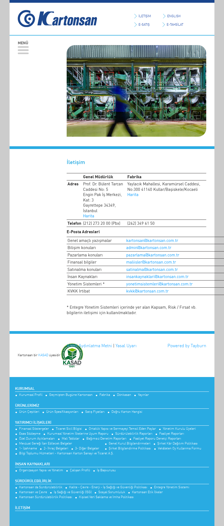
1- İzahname (28, 448)
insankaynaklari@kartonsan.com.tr (157, 276)
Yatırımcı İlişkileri (33, 422)
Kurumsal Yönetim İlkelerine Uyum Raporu (77, 434)
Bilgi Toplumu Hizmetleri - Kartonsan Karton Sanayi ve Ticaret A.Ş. (66, 453)
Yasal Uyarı (126, 345)
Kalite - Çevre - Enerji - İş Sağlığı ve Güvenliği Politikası (108, 487)
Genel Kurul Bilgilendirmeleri (130, 443)
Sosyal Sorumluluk (111, 492)
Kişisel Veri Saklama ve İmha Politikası (106, 497)
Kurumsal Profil (30, 395)
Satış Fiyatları (95, 412)
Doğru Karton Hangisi (126, 412)
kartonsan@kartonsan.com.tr (152, 240)
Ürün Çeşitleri (29, 412)
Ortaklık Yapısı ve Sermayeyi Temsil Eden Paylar (122, 429)
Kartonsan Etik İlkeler (147, 492)
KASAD (43, 355)
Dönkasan (124, 395)
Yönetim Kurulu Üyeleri (179, 429)
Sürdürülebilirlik (33, 481)
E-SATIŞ (144, 24)
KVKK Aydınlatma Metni (89, 345)
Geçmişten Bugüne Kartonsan (71, 395)
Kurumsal (25, 389)
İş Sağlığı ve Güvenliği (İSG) (73, 492)
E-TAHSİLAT (175, 24)
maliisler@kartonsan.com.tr (151, 262)
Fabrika (104, 395)
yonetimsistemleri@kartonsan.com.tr (159, 284)
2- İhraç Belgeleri (56, 448)
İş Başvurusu (106, 470)
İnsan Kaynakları (32, 464)
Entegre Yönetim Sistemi (171, 487)
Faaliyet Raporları (171, 434)
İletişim (22, 508)
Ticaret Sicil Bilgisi (69, 429)
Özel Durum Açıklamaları (37, 438)
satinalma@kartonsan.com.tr (152, 269)
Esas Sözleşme (29, 434)
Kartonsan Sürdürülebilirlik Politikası (45, 497)
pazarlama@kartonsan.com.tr (152, 255)
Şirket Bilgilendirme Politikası (130, 448)
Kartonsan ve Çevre (33, 492)
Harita (88, 215)
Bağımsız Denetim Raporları (106, 438)
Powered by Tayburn (186, 345)
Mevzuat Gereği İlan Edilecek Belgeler (45, 443)
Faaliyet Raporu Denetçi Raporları (157, 438)
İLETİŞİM (144, 16)
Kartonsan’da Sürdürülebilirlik (40, 487)
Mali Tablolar (70, 438)
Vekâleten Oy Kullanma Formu (179, 448)
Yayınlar (143, 395)
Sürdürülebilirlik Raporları (133, 434)
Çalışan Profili (80, 470)
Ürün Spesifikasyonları (62, 412)
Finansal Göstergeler (34, 429)
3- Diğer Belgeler (87, 448)
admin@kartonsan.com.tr (148, 247)
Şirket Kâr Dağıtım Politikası (177, 443)
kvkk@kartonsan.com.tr (147, 291)
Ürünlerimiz (27, 406)
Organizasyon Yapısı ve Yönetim (41, 470)
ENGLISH (174, 16)
